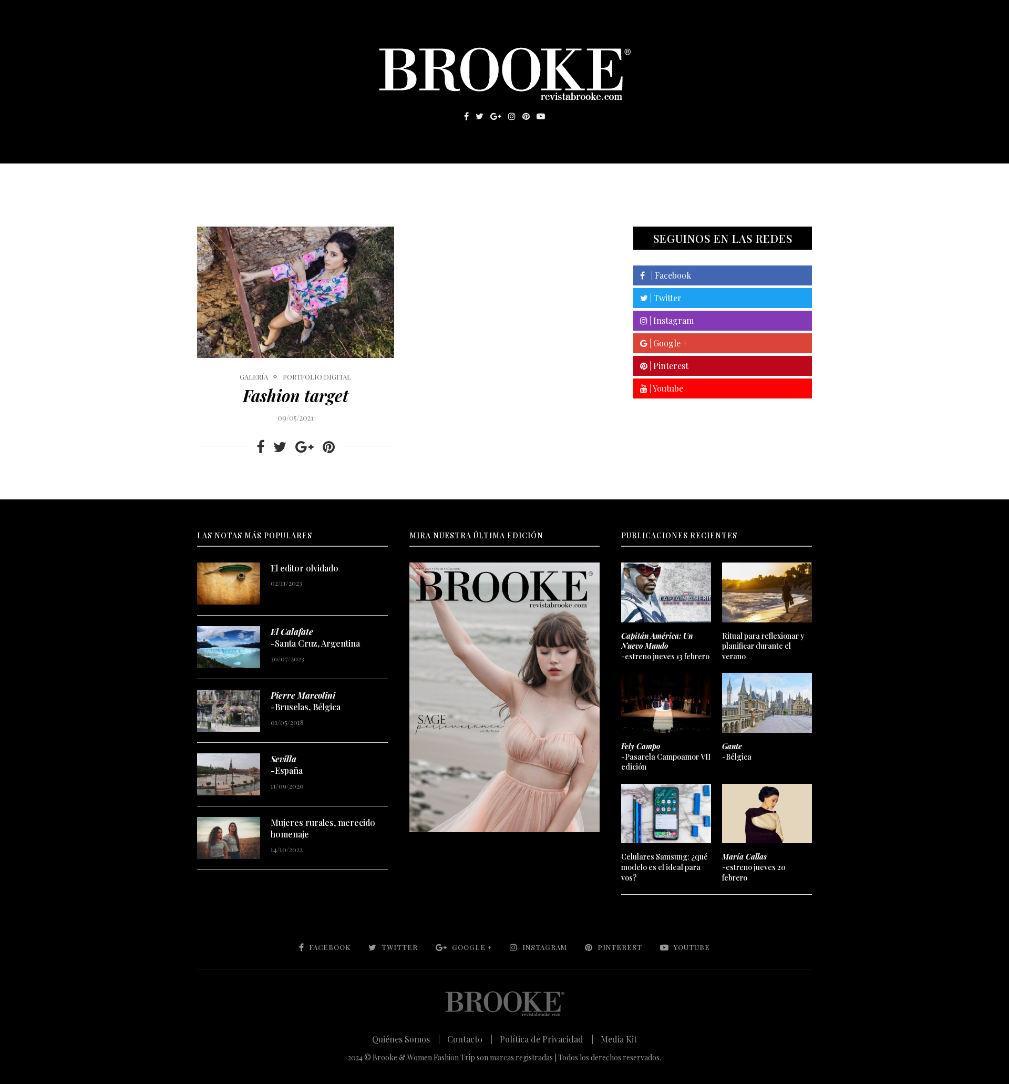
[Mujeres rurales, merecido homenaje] (228, 838)
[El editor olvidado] (228, 584)
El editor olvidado (304, 568)
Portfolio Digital (317, 377)
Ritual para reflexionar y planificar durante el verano (763, 646)
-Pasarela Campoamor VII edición (666, 756)
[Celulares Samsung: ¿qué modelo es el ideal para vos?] (666, 814)
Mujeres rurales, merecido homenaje (323, 828)
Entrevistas (347, 179)
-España (287, 764)
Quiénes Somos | (406, 1039)
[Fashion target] (295, 292)
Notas (409, 179)
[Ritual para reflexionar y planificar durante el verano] (766, 592)
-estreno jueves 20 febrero (754, 867)
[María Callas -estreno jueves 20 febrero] (766, 814)
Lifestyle (274, 179)
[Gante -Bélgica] (766, 703)
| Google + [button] (667, 343)
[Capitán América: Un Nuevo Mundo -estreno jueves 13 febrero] (666, 592)
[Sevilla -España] (228, 774)
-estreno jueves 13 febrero (665, 646)
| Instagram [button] (670, 320)
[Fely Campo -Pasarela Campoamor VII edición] (666, 703)
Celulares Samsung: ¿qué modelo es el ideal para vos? (664, 867)
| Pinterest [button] (667, 365)
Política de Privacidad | (546, 1039)
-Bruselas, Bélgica (306, 701)
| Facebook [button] (668, 275)
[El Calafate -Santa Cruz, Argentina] (228, 647)
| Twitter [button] (665, 297)
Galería (459, 179)
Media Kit (619, 1039)
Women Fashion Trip (603, 179)
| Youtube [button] (665, 388)
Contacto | (469, 1039)
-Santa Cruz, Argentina (315, 637)
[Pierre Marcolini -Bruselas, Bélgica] (228, 711)
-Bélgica (736, 751)
